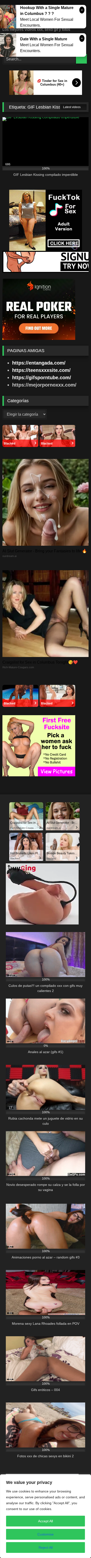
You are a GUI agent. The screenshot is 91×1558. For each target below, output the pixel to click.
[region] (45, 1516)
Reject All (46, 1547)
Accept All (45, 1521)
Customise (45, 1534)
